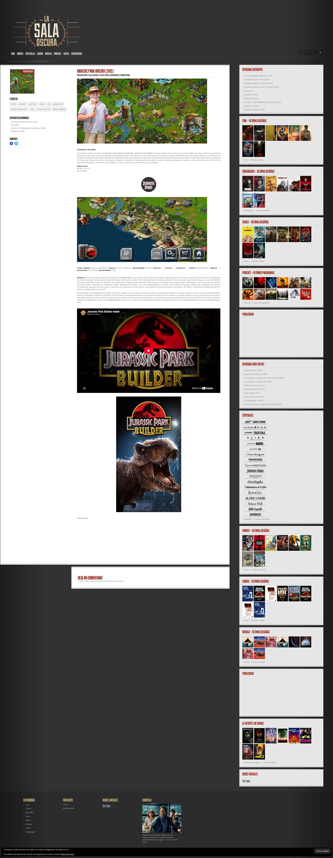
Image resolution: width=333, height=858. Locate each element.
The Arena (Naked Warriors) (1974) (24, 122)
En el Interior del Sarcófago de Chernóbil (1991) (263, 404)
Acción (13, 104)
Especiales (30, 54)
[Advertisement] (148, 542)
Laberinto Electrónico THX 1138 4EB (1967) (261, 87)
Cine (13, 54)
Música (48, 54)
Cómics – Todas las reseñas (254, 570)
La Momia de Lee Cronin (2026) (256, 80)
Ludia (32, 109)
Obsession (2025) (251, 95)
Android (22, 104)
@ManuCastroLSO (84, 168)
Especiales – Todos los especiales (257, 519)
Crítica (42, 104)
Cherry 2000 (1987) (252, 393)
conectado (99, 581)
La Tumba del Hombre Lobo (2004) (258, 382)
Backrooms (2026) (251, 98)
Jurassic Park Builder (19, 109)
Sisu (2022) (15, 125)
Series (66, 54)
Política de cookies (67, 854)
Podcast (57, 54)
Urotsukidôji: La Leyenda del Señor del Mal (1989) (264, 378)
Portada (13, 61)
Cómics (20, 54)
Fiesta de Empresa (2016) (254, 397)
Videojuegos (76, 54)
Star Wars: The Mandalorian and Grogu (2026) (28, 128)
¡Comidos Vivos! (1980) (253, 370)
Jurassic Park (58, 104)
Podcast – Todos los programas (256, 303)
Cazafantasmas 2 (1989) (253, 401)
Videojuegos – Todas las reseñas (257, 210)
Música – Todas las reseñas (254, 662)
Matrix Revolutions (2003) (254, 389)
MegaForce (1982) (18, 131)
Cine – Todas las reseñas (253, 160)
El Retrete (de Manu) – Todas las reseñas (260, 762)
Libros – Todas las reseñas (254, 620)
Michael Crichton (43, 109)
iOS (49, 104)
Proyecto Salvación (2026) (254, 110)
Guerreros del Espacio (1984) (255, 374)
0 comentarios (125, 75)
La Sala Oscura (92, 75)
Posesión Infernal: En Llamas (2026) (258, 83)
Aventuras (33, 104)
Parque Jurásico (59, 109)
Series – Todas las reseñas (254, 261)
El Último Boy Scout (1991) (255, 385)
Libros (40, 54)
